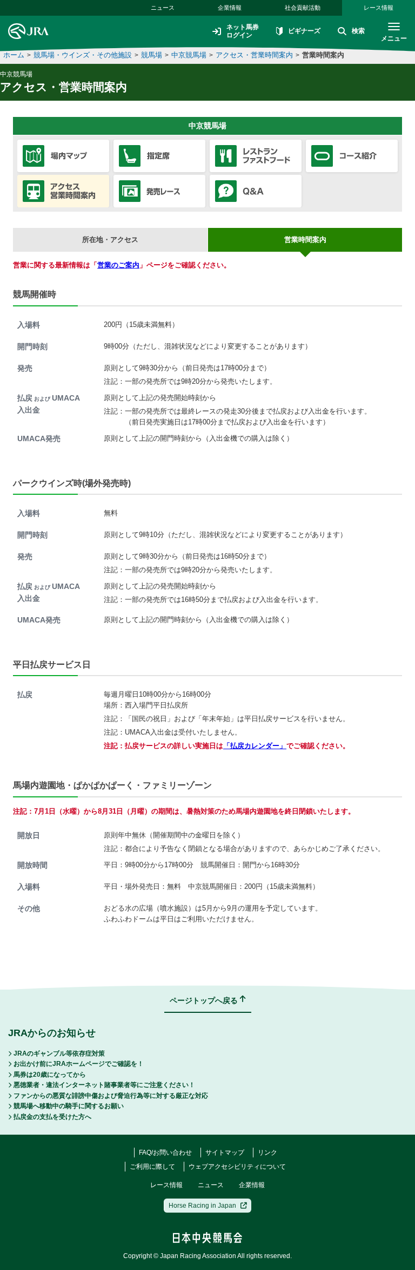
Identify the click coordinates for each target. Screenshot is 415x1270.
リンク (267, 1152)
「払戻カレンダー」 (254, 746)
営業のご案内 (118, 265)
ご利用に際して (152, 1166)
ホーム (13, 55)
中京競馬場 (188, 55)
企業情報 (230, 7)
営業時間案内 (323, 55)
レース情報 (378, 7)
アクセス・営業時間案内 (254, 55)
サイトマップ (224, 1152)
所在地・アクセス (110, 239)
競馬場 (151, 55)
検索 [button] (358, 31)
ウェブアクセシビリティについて (237, 1166)
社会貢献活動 (302, 7)
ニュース (163, 7)
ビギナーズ (304, 31)
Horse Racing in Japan (202, 1205)
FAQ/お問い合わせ (165, 1152)
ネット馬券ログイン (242, 30)
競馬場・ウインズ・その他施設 (83, 55)
